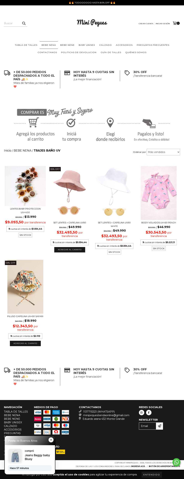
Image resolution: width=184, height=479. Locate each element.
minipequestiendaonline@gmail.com (106, 415)
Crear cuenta (146, 23)
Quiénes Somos (135, 52)
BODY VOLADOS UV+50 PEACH (158, 222)
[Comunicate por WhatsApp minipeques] (176, 462)
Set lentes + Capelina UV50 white (114, 224)
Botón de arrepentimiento (164, 466)
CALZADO (105, 45)
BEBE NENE (67, 45)
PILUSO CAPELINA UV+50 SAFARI (25, 316)
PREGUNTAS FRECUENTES (153, 45)
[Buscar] (23, 23)
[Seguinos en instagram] (141, 412)
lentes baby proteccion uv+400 (25, 210)
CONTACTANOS (47, 52)
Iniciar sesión (163, 23)
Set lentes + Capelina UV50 (69, 222)
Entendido (151, 474)
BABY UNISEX (87, 45)
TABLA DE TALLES (26, 45)
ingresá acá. (138, 466)
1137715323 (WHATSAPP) (99, 411)
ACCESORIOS (124, 45)
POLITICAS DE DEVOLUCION (78, 52)
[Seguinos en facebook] (148, 412)
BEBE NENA (49, 45)
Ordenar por (139, 152)
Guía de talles (111, 52)
